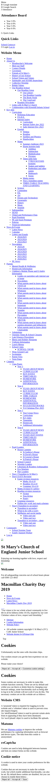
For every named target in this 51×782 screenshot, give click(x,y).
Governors (16, 71)
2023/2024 (22, 239)
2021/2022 (22, 256)
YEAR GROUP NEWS (33, 369)
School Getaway (8, 44)
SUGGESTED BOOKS (33, 405)
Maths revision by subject (28, 489)
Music (20, 205)
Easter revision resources (28, 479)
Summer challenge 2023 (33, 144)
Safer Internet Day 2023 (33, 127)
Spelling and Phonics (32, 137)
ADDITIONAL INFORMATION (30, 382)
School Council (24, 462)
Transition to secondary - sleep (30, 520)
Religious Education (26, 115)
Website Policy (13, 625)
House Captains (24, 449)
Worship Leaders (24, 464)
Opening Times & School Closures (27, 335)
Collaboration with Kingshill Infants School (30, 107)
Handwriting (28, 139)
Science (20, 188)
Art (18, 195)
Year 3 (20, 366)
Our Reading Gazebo (32, 95)
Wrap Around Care (20, 352)
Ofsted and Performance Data (24, 215)
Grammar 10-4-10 (30, 486)
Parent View (17, 357)
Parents (10, 264)
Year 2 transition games (33, 181)
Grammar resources (25, 501)
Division (32, 156)
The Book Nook (30, 97)
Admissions (17, 332)
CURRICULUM (30, 371)
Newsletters (17, 244)
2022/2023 (22, 242)
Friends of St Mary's (20, 73)
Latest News (17, 229)
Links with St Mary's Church (24, 105)
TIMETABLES (29, 376)
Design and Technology (27, 198)
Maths (20, 141)
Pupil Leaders (18, 447)
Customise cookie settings (33, 669)
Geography (22, 200)
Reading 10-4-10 (30, 484)
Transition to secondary (27, 508)
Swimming (16, 354)
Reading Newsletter (25, 102)
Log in (12, 47)
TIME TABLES (30, 396)
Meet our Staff (18, 66)
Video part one (29, 515)
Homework (28, 423)
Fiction (26, 493)
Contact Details (18, 68)
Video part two (29, 518)
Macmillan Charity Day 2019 (19, 603)
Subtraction (33, 151)
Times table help (30, 159)
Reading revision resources (29, 491)
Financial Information (21, 225)
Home (9, 58)
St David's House (30, 454)
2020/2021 (22, 259)
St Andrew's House (31, 452)
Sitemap (10, 620)
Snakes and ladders (36, 166)
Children (10, 361)
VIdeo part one (29, 523)
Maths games (28, 178)
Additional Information (33, 425)
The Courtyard (29, 100)
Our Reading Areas (25, 90)
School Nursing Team (21, 530)
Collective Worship (20, 83)
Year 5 (20, 410)
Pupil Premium (18, 217)
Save (25, 779)
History (20, 203)
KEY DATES (29, 374)
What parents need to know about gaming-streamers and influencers (31, 323)
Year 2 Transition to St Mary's (25, 474)
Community (12, 528)
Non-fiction (28, 496)
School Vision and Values (23, 78)
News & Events (13, 227)
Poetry (25, 498)
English (20, 129)
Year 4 (20, 386)
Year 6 (20, 427)
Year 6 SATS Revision (21, 476)
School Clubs (18, 347)
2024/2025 (22, 237)
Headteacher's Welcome (22, 63)
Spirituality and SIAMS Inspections (27, 80)
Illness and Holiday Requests (24, 339)
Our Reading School (21, 88)
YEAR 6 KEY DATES (33, 435)
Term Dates (17, 359)
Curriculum (17, 112)
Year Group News (30, 413)
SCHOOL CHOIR (25, 349)
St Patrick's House (30, 459)
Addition (32, 149)
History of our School (21, 75)
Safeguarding (17, 210)
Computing (22, 190)
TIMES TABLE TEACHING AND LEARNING (36, 184)
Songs (31, 176)
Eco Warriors (23, 469)
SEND (15, 212)
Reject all (6, 669)
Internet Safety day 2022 (33, 124)
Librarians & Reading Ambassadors (32, 467)
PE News (16, 261)
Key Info (10, 110)
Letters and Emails (20, 234)
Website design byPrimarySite (20, 634)
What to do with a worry (27, 511)
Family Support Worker (22, 533)
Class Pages (17, 364)
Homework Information (22, 269)
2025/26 (20, 247)
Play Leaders (23, 471)
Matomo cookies (15, 729)
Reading (26, 134)
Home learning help (31, 146)
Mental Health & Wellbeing (24, 266)
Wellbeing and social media (29, 513)
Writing (26, 132)
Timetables (27, 420)
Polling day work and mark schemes (33, 503)
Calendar (16, 232)
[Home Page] (2, 540)
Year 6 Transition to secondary (25, 506)
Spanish (20, 207)
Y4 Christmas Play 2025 (33, 408)
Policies (15, 222)
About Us (11, 61)
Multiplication (34, 154)
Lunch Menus (18, 344)
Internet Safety (23, 119)
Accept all (16, 669)
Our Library (28, 93)
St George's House (31, 457)
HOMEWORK (29, 379)
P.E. (19, 193)
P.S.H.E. (21, 117)
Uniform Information (21, 342)
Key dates (27, 418)
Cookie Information (15, 622)
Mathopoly (33, 173)
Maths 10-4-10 (29, 481)
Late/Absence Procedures (23, 337)
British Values (18, 85)
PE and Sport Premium (22, 220)
